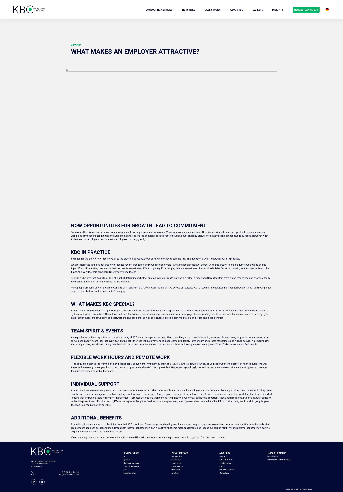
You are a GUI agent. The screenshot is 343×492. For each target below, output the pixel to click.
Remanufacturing (131, 463)
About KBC (224, 453)
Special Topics (131, 453)
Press (222, 466)
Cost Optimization (131, 466)
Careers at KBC (225, 460)
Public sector (177, 466)
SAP (125, 470)
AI (124, 456)
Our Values (224, 473)
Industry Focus (180, 453)
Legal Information (276, 453)
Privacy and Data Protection (279, 460)
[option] (327, 9)
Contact (223, 456)
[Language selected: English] (327, 9)
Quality (127, 460)
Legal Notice (272, 456)
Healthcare (176, 470)
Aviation (175, 473)
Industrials (176, 460)
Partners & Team (226, 470)
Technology (177, 463)
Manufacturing (130, 473)
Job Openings (225, 463)
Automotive (177, 456)
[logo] (29, 9)
